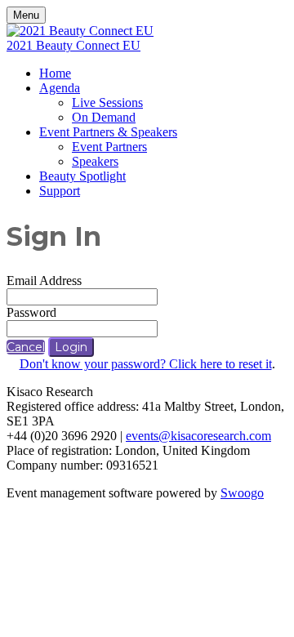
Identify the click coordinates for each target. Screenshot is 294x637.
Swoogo (242, 493)
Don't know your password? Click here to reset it (146, 364)
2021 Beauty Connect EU (73, 45)
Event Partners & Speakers (108, 132)
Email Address (44, 280)
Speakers (95, 161)
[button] (26, 347)
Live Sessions (107, 102)
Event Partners (109, 147)
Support (59, 191)
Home (55, 73)
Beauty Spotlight (82, 176)
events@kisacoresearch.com (198, 436)
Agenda (59, 88)
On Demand (104, 117)
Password (31, 312)
